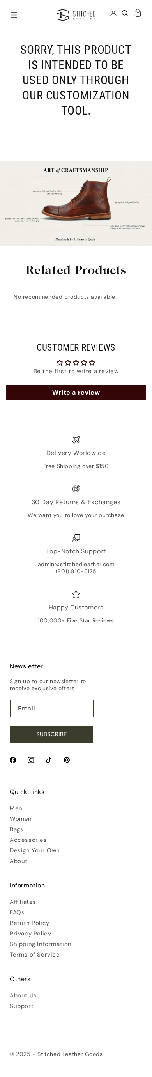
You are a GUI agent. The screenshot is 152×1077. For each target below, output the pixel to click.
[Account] (113, 13)
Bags (16, 829)
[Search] (125, 13)
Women (21, 819)
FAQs (17, 912)
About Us (23, 995)
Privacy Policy (30, 933)
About (19, 861)
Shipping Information (41, 944)
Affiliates (23, 902)
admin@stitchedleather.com (76, 564)
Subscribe (51, 734)
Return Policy (29, 923)
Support (22, 1006)
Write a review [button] (76, 392)
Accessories (28, 840)
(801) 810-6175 (76, 571)
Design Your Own (35, 850)
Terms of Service (35, 954)
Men (16, 808)
